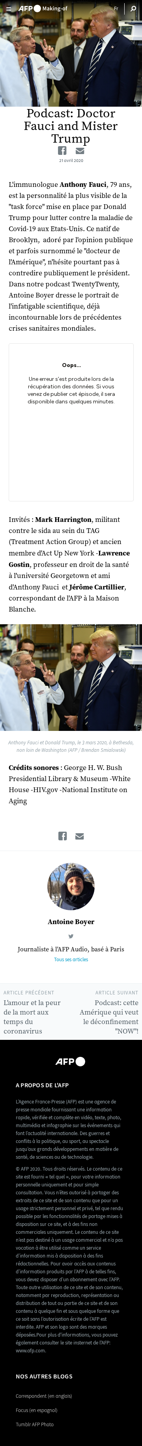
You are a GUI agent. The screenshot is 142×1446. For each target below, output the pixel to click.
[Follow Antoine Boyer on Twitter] (71, 936)
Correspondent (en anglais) (44, 1396)
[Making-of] (42, 6)
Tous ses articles (71, 959)
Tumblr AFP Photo (35, 1424)
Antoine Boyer (71, 921)
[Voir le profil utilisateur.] (71, 886)
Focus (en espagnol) (37, 1410)
